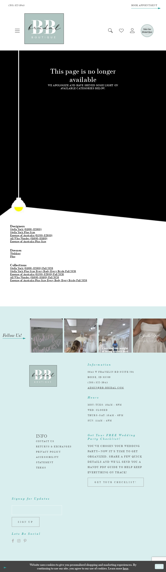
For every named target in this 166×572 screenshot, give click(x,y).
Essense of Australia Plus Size (28, 241)
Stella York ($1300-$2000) (26, 229)
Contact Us (45, 441)
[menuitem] (17, 30)
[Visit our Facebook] (13, 541)
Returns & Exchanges (54, 446)
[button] (17, 30)
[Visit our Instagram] (18, 541)
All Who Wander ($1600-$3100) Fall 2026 (34, 277)
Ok (159, 566)
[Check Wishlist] (121, 30)
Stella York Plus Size (22, 232)
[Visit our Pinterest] (25, 541)
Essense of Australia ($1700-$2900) (31, 235)
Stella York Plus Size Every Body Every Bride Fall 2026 (43, 271)
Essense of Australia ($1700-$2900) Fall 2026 (37, 274)
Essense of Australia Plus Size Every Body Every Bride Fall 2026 (48, 280)
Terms (41, 467)
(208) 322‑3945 (98, 382)
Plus (12, 256)
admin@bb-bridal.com (106, 387)
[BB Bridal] (44, 29)
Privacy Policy (48, 451)
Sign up (25, 521)
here (125, 568)
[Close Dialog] (4, 566)
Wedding (15, 253)
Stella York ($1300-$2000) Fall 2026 (31, 268)
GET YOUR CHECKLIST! (116, 482)
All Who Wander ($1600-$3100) (28, 238)
